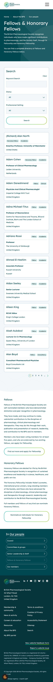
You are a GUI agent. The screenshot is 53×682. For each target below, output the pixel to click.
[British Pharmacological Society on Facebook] (27, 581)
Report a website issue (39, 648)
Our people (17, 534)
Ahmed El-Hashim (16, 259)
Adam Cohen (13, 159)
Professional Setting (14, 105)
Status (8, 92)
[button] (5, 677)
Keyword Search (13, 78)
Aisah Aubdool (14, 330)
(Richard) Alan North (17, 135)
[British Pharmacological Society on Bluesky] (39, 581)
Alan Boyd (12, 354)
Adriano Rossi (14, 236)
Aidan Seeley (13, 283)
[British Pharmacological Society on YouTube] (31, 581)
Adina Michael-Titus (17, 206)
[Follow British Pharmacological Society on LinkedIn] (24, 581)
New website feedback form (37, 643)
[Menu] (47, 5)
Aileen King (12, 307)
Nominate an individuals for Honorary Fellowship (26, 516)
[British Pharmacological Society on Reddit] (47, 581)
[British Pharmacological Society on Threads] (43, 581)
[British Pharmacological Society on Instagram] (35, 581)
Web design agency (11, 679)
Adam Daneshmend (17, 183)
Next (47, 375)
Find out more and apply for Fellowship (24, 451)
